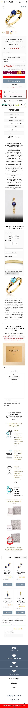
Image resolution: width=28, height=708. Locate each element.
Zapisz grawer (8, 400)
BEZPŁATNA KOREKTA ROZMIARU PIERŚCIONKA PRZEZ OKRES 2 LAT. (18, 491)
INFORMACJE (14, 679)
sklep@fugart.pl (14, 695)
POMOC (14, 683)
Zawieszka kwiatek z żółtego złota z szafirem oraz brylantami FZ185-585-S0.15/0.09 (20, 601)
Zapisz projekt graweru (12, 273)
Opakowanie (5, 59)
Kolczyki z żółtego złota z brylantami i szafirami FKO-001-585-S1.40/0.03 (8, 573)
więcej (15, 437)
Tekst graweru (8, 247)
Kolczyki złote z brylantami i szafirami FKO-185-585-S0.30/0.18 (20, 573)
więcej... (14, 419)
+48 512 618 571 (14, 700)
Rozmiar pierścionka (7, 52)
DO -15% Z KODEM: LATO (13, 77)
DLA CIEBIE (20, 557)
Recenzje (14, 625)
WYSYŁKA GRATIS (14, 651)
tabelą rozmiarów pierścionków (14, 417)
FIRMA (14, 688)
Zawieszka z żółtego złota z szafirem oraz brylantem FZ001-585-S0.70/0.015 (7, 601)
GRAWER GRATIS (14, 666)
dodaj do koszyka (14, 81)
